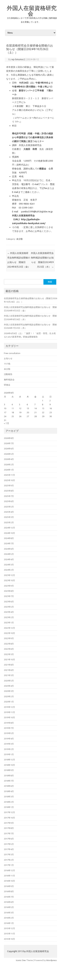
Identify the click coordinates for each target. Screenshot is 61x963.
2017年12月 (9, 812)
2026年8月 (9, 438)
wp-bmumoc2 (18, 59)
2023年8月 (9, 591)
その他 (7, 363)
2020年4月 (9, 686)
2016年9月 (9, 886)
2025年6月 (9, 501)
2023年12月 (9, 575)
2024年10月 (9, 533)
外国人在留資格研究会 (32, 10)
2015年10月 (9, 939)
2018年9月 (9, 770)
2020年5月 (9, 680)
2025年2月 (9, 522)
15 (43, 408)
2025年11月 (9, 475)
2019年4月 (9, 738)
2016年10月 (9, 881)
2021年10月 (9, 659)
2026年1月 (9, 470)
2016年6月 (9, 902)
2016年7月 (9, 897)
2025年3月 (9, 517)
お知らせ (8, 358)
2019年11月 (9, 712)
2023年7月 (9, 596)
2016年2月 (9, 918)
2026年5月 (9, 454)
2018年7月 (9, 781)
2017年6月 (9, 839)
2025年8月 (9, 491)
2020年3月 (9, 691)
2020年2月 (9, 696)
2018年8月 (9, 775)
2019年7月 (9, 728)
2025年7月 (9, 496)
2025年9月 (9, 485)
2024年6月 (9, 549)
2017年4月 (9, 849)
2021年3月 (9, 675)
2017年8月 (9, 828)
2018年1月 (9, 807)
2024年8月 (9, 538)
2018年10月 (9, 765)
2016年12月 (9, 870)
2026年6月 (9, 448)
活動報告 (8, 374)
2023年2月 (9, 617)
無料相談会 (9, 379)
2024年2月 (9, 570)
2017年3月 (9, 854)
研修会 (7, 385)
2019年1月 (9, 754)
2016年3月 (9, 912)
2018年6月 (9, 786)
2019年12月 (9, 707)
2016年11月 (9, 875)
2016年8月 (9, 891)
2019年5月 (9, 733)
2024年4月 (9, 559)
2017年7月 (9, 833)
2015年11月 (9, 933)
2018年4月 (9, 791)
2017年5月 (9, 844)
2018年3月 (9, 796)
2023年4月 (9, 612)
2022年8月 (9, 644)
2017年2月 (9, 860)
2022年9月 (9, 638)
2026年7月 (9, 443)
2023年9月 (9, 586)
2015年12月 (9, 928)
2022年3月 (9, 654)
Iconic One (21, 960)
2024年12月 (9, 528)
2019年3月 (9, 744)
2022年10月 (9, 633)
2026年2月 (9, 464)
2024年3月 (9, 564)
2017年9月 (9, 823)
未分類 (19, 239)
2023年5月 (9, 607)
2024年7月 (9, 543)
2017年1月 (9, 865)
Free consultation (12, 353)
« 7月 (6, 423)
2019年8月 (9, 723)
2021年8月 (9, 665)
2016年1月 (9, 923)
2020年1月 (9, 701)
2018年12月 (9, 759)
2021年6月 (9, 670)
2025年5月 (9, 507)
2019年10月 (9, 717)
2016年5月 (9, 907)
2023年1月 (9, 622)
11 (13, 408)
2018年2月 (9, 802)
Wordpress (51, 960)
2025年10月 (9, 480)
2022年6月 (9, 649)
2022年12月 (9, 628)
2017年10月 (9, 818)
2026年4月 (9, 459)
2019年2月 (9, 749)
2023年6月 (9, 601)
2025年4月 (9, 512)
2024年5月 (9, 554)
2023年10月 (9, 580)
